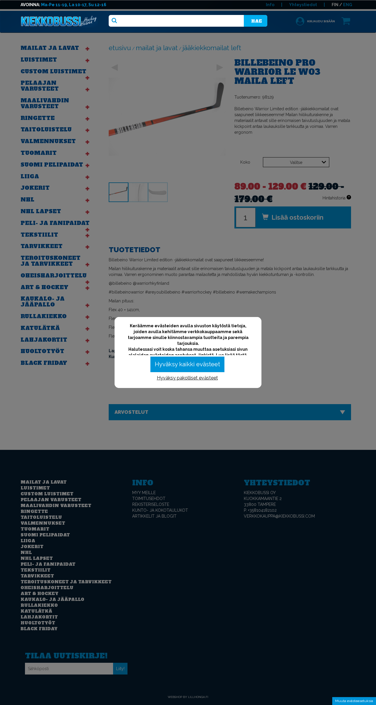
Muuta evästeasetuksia (354, 701)
